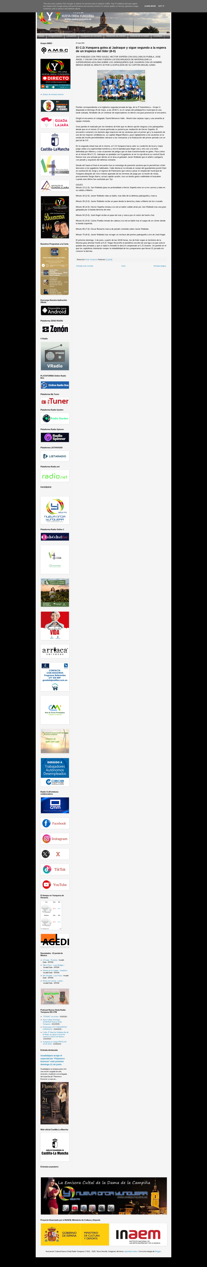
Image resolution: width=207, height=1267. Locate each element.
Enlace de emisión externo (53, 94)
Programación (55, 36)
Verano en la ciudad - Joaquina (55, 970)
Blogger (158, 1251)
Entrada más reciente (84, 266)
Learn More (150, 6)
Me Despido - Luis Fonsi (52, 976)
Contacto (157, 36)
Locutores (71, 36)
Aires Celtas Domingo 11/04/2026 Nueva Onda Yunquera (52, 1022)
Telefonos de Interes (116, 36)
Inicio (41, 36)
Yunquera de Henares (91, 36)
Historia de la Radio (139, 36)
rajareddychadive (131, 1251)
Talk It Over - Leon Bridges (53, 965)
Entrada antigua (160, 266)
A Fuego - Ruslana (50, 960)
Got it (161, 6)
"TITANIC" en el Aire (50, 1017)
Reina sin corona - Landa (52, 981)
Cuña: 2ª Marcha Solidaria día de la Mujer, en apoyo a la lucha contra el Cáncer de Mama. (56, 1034)
